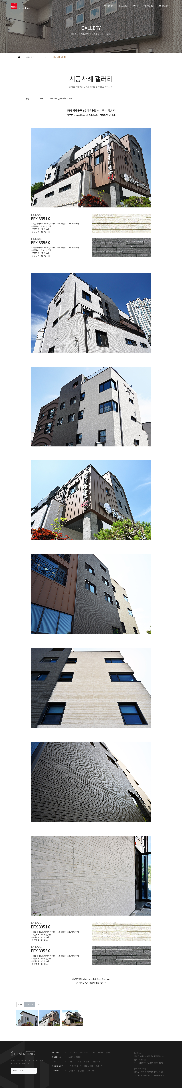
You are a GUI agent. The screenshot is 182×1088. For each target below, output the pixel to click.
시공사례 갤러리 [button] (59, 57)
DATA (135, 6)
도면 (79, 1061)
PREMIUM (84, 1052)
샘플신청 (81, 1071)
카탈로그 (71, 1061)
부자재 (108, 1052)
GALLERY (123, 6)
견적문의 (71, 1071)
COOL (93, 1052)
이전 (20, 1004)
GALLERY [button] (30, 57)
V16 (70, 1052)
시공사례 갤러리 (74, 1057)
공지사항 (90, 1071)
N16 (76, 1052)
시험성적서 (96, 1061)
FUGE (100, 1052)
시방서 (86, 1061)
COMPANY (148, 6)
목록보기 (29, 1004)
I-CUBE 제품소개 (75, 1066)
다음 (38, 1004)
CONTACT (164, 6)
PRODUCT (109, 6)
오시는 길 (99, 1066)
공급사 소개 (88, 1066)
